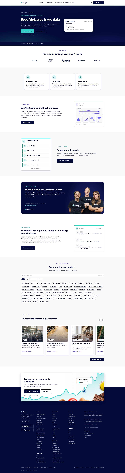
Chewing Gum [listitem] (34, 283)
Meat (53, 430)
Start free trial (26, 31)
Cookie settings (52, 467)
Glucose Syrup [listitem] (72, 283)
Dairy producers (56, 449)
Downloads (71, 437)
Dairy (53, 414)
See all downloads (96, 359)
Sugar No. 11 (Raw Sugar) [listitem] (80, 286)
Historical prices (40, 428)
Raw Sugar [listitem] (44, 286)
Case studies (72, 434)
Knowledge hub (72, 439)
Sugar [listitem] (60, 286)
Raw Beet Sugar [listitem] (25, 286)
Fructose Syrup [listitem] (88, 292)
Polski (97, 467)
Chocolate (54, 445)
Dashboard (38, 445)
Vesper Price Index (40, 414)
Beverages (54, 424)
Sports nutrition (56, 460)
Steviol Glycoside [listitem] (78, 298)
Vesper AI (38, 416)
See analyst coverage (64, 160)
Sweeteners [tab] (33, 279)
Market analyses (40, 437)
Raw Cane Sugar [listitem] (36, 286)
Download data (39, 460)
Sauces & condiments (57, 457)
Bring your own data (41, 462)
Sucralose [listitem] (87, 298)
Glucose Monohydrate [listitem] (27, 295)
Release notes (72, 443)
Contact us (71, 420)
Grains (53, 416)
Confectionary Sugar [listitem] (45, 283)
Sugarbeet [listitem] (39, 289)
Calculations (39, 443)
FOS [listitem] (75, 292)
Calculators (71, 441)
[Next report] (102, 320)
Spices (53, 435)
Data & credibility (72, 424)
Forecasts (38, 420)
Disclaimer (35, 467)
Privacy (22, 467)
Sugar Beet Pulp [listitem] (68, 286)
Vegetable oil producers (57, 462)
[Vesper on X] (28, 421)
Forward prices (39, 424)
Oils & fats (54, 418)
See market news (27, 247)
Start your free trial (31, 391)
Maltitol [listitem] (96, 295)
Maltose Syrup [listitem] (34, 298)
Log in (90, 2)
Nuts (53, 433)
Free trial (98, 2)
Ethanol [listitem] (35, 301)
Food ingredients (56, 428)
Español (93, 467)
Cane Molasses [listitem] (90, 289)
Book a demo (40, 31)
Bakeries (54, 443)
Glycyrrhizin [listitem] (38, 295)
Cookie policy (29, 467)
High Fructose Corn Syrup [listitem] (50, 295)
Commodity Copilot (41, 418)
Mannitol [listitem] (42, 298)
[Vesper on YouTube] (25, 421)
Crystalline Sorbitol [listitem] (38, 292)
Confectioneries (56, 447)
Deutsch (83, 467)
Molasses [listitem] (97, 283)
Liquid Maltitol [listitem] (77, 295)
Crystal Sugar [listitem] (56, 283)
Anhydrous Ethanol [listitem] (26, 301)
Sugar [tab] (27, 279)
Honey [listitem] (60, 295)
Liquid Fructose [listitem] (68, 295)
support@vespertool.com (31, 205)
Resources (66, 2)
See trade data (26, 122)
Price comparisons (40, 430)
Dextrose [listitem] (48, 292)
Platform (41, 2)
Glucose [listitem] (64, 283)
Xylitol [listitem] (93, 298)
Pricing (74, 2)
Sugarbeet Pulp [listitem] (48, 289)
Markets (49, 2)
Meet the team (72, 416)
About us (71, 414)
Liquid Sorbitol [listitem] (87, 295)
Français (88, 467)
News (37, 439)
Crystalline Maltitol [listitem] (26, 292)
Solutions (57, 2)
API (37, 455)
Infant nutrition (55, 451)
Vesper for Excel (40, 457)
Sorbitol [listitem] (69, 298)
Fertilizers (54, 426)
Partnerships (71, 422)
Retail (53, 455)
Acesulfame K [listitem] (73, 289)
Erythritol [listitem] (68, 292)
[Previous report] (99, 320)
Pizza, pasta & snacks (57, 453)
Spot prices (39, 422)
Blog (70, 430)
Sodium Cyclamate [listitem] (60, 298)
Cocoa (54, 420)
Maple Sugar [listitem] (89, 283)
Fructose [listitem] (80, 292)
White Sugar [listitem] (65, 289)
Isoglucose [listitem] (81, 283)
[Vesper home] (24, 3)
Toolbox (38, 447)
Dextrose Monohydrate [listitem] (58, 292)
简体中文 (102, 467)
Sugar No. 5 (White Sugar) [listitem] (28, 289)
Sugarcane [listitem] (56, 289)
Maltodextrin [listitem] (25, 298)
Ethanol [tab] (40, 279)
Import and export (40, 435)
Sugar (26, 12)
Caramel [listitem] (99, 289)
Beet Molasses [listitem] (25, 283)
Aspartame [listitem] (82, 289)
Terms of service (44, 467)
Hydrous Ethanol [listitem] (44, 301)
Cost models (39, 441)
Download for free (26, 351)
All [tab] (23, 279)
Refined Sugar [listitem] (53, 286)
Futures (38, 426)
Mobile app (39, 449)
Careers (70, 418)
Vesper (22, 12)
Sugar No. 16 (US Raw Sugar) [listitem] (95, 286)
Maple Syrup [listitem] (50, 298)
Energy (54, 437)
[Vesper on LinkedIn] (22, 421)
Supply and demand (40, 433)
